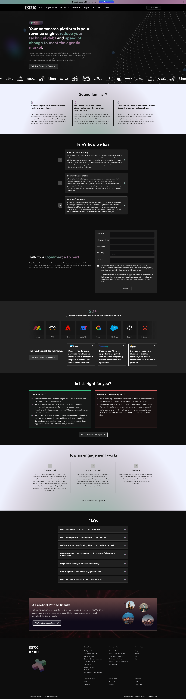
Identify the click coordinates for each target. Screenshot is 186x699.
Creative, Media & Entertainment (118, 661)
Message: (100, 259)
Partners (75, 8)
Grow (136, 659)
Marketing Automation (90, 653)
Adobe (86, 682)
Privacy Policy (128, 696)
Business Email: (103, 240)
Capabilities (50, 8)
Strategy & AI (88, 651)
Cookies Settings (152, 696)
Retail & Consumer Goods (117, 653)
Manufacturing (113, 664)
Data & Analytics (88, 667)
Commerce (87, 664)
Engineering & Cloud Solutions (93, 672)
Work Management (89, 670)
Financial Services (114, 651)
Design (137, 651)
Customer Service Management (93, 659)
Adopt (136, 656)
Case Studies (96, 8)
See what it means (106, 2)
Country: (101, 253)
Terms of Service (140, 696)
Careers (106, 8)
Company (101, 246)
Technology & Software (116, 656)
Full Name (101, 234)
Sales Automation (89, 656)
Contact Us (112, 682)
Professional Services (115, 659)
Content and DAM (89, 661)
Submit (125, 288)
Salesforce (87, 684)
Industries (63, 8)
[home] (30, 8)
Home (41, 8)
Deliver (137, 653)
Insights (86, 8)
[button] (51, 8)
